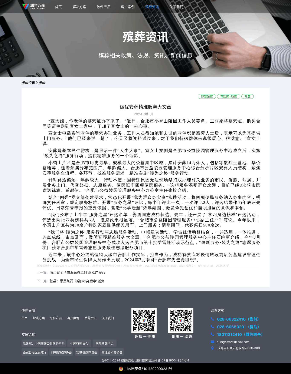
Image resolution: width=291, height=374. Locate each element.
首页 (58, 7)
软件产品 (103, 7)
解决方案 (79, 7)
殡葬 (42, 82)
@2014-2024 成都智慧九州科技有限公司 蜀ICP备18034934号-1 (145, 360)
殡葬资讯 (152, 7)
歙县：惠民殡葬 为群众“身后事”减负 (77, 281)
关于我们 (176, 7)
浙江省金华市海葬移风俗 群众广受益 (77, 272)
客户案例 (128, 7)
